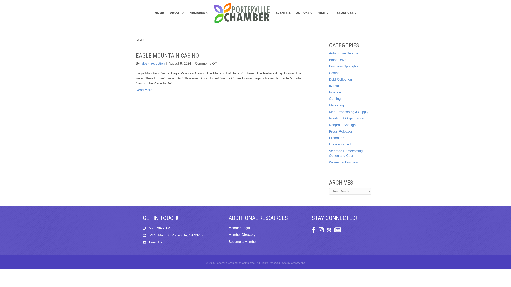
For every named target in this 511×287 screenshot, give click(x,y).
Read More (144, 90)
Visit (322, 12)
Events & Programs (292, 12)
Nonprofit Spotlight (343, 125)
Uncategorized (340, 144)
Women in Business (344, 162)
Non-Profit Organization (346, 118)
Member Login (239, 228)
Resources (344, 12)
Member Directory (242, 235)
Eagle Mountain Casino (167, 55)
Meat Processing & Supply (348, 112)
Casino (334, 73)
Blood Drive (337, 60)
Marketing (336, 105)
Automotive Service (343, 53)
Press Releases (341, 131)
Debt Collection (340, 79)
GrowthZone (298, 262)
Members (197, 12)
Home (159, 12)
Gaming (335, 99)
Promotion (336, 138)
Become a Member (243, 242)
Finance (335, 92)
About (175, 12)
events (334, 86)
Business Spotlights (343, 66)
